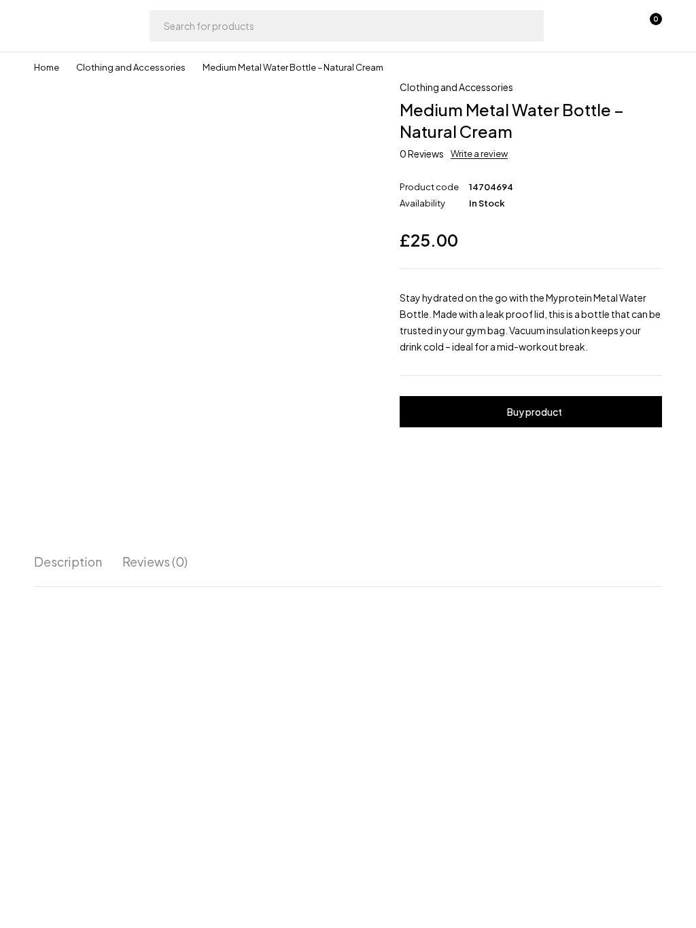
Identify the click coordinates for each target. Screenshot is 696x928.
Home (46, 67)
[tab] (68, 561)
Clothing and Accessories (131, 67)
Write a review (479, 153)
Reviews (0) (155, 561)
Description (68, 561)
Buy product (534, 412)
